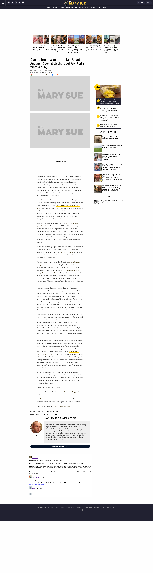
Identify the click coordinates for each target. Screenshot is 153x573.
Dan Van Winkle (35, 72)
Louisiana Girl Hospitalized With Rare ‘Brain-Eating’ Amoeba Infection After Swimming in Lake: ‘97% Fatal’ (111, 157)
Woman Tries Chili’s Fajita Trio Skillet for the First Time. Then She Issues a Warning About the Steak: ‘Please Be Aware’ (94, 48)
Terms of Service (70, 507)
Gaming (93, 7)
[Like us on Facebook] (12, 3)
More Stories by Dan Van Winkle (60, 446)
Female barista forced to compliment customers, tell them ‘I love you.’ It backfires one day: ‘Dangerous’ (58, 48)
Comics (81, 7)
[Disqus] (60, 475)
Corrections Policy (111, 507)
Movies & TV (55, 7)
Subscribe (140, 2)
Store (104, 7)
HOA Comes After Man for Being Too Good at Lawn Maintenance (112, 146)
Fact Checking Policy (69, 510)
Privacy (62, 507)
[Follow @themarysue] (8, 3)
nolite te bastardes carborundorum (46, 411)
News (48, 7)
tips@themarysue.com (62, 406)
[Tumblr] (19, 3)
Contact (85, 510)
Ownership (79, 510)
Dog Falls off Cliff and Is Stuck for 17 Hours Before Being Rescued (112, 137)
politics (57, 411)
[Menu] (3, 3)
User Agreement (88, 507)
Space (86, 7)
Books (62, 7)
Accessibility (79, 507)
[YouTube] (23, 3)
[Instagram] (16, 3)
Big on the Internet (71, 7)
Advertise (56, 507)
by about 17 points (67, 252)
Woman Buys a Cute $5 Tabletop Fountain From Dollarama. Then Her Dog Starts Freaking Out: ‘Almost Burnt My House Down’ (112, 49)
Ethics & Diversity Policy (100, 507)
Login (148, 2)
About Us (50, 507)
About (99, 7)
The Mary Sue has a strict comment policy (53, 399)
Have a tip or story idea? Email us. (110, 200)
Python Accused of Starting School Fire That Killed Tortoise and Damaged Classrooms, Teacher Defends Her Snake (109, 101)
